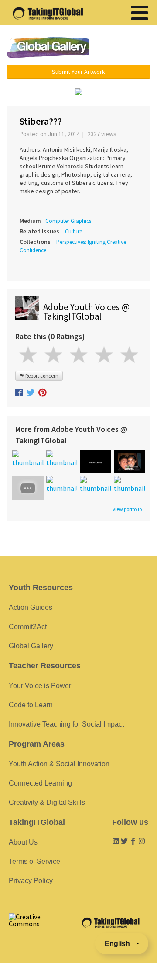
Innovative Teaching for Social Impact (66, 724)
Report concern (41, 375)
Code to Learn (31, 705)
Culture (73, 231)
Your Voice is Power (40, 685)
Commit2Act (28, 626)
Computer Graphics (68, 221)
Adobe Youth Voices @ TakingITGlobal (86, 311)
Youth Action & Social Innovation (59, 764)
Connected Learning (40, 783)
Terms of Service (34, 861)
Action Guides (30, 607)
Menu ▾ (124, 48)
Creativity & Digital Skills (47, 802)
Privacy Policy (31, 880)
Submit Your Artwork (78, 72)
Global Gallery (48, 47)
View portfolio (127, 509)
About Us (23, 842)
